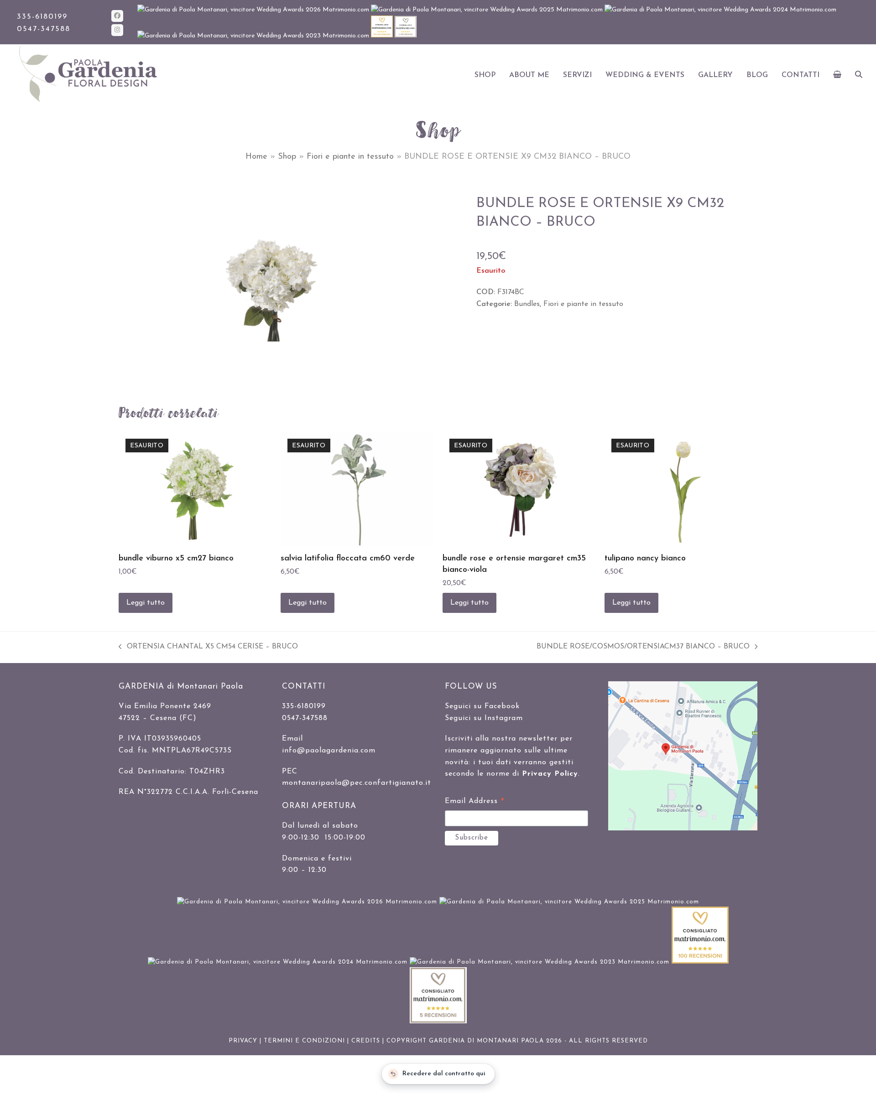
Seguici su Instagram (484, 718)
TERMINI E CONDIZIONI (304, 1041)
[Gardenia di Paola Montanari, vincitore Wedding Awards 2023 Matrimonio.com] (254, 35)
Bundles (527, 304)
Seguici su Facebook (482, 706)
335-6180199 (42, 17)
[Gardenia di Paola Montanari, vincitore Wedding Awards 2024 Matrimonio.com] (720, 9)
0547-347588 (43, 29)
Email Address (475, 802)
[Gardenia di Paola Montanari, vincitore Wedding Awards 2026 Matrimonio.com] (254, 9)
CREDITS (365, 1041)
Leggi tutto (145, 603)
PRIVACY (243, 1041)
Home (256, 157)
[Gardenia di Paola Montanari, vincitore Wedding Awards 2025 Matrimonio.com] (488, 9)
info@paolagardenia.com (328, 750)
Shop (287, 157)
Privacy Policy (550, 774)
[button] (837, 75)
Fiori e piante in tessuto (350, 157)
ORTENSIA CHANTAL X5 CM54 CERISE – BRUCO (208, 648)
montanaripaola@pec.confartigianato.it (356, 783)
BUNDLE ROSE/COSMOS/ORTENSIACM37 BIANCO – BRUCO (643, 648)
